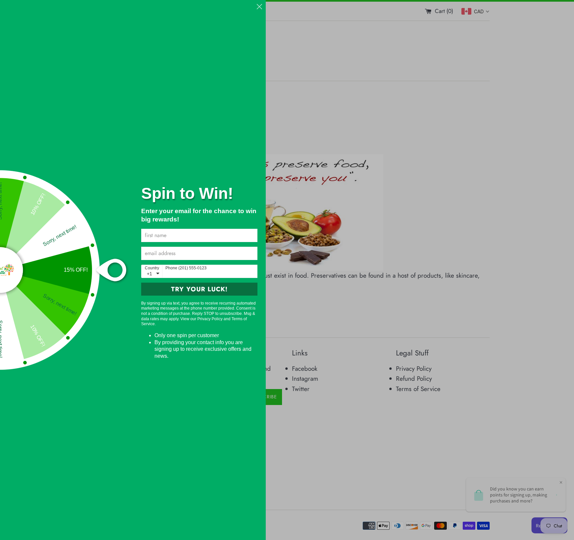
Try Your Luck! (199, 289)
